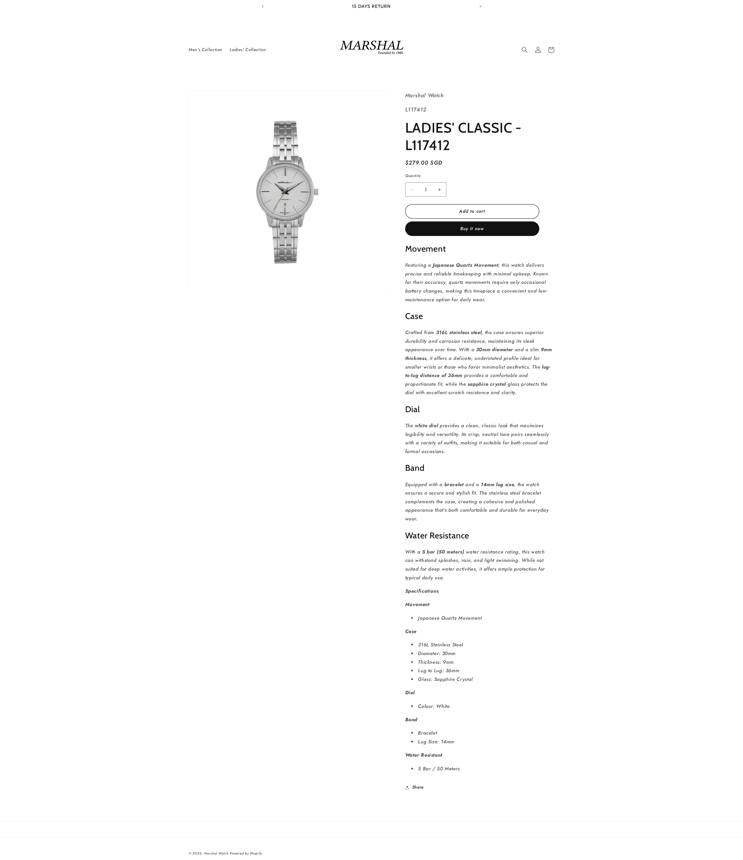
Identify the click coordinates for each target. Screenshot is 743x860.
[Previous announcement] (262, 6)
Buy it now (472, 228)
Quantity (413, 176)
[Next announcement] (480, 6)
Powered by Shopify (246, 853)
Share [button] (418, 787)
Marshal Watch (216, 853)
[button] (524, 50)
